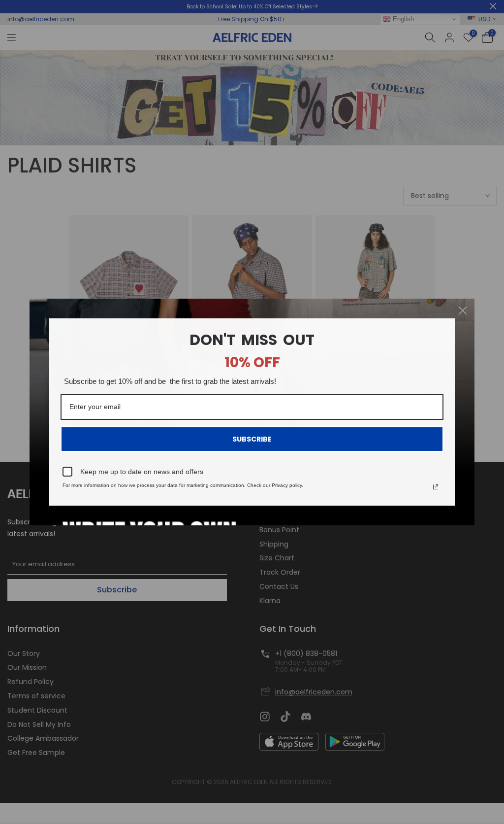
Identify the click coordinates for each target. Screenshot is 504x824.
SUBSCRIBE (252, 439)
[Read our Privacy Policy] (435, 487)
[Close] (462, 310)
